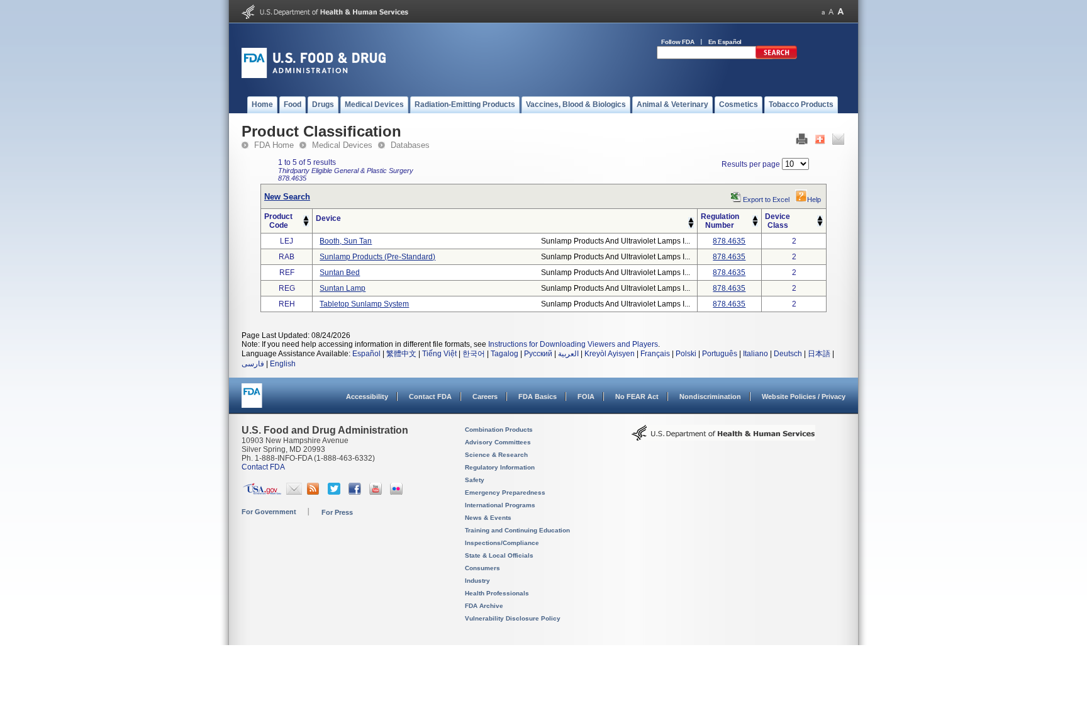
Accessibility (367, 396)
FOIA (585, 396)
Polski (686, 353)
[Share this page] (820, 142)
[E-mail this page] (838, 142)
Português (719, 353)
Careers (485, 396)
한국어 (473, 353)
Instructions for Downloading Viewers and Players (573, 344)
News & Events (488, 517)
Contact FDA (430, 396)
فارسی (253, 363)
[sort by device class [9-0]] (820, 224)
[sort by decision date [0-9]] (820, 218)
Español (366, 353)
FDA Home (274, 145)
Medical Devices (342, 145)
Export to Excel (766, 199)
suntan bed (340, 272)
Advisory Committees (498, 442)
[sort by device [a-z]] (691, 220)
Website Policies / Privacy (803, 396)
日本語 (819, 353)
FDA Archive (484, 605)
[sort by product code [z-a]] (306, 224)
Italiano (755, 353)
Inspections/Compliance (502, 542)
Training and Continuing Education (517, 530)
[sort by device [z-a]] (691, 226)
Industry (477, 580)
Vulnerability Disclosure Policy (512, 618)
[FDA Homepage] (252, 401)
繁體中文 (401, 353)
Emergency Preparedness (505, 492)
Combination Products (499, 429)
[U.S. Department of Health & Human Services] (723, 437)
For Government (269, 511)
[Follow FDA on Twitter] (335, 492)
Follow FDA (677, 41)
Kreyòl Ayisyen (609, 353)
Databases (410, 145)
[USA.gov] (262, 492)
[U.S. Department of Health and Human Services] (325, 16)
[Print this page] (802, 142)
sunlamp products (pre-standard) (377, 256)
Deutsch (788, 353)
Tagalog (504, 353)
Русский (538, 353)
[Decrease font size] (823, 11)
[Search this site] (776, 56)
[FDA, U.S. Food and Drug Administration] (314, 75)
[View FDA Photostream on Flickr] (398, 492)
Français (655, 353)
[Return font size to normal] (830, 11)
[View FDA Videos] (377, 492)
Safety (474, 479)
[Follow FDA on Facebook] (356, 492)
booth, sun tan (346, 241)
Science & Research (496, 454)
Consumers (482, 568)
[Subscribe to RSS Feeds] (315, 492)
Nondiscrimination (710, 396)
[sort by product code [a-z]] (306, 218)
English (283, 363)
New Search (287, 196)
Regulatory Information (500, 467)
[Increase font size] (840, 11)
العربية (568, 353)
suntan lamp (342, 288)
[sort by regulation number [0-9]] (755, 218)
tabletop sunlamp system (364, 304)
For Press (337, 512)
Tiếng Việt (439, 353)
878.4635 (729, 241)
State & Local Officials (499, 555)
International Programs (500, 505)
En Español (725, 41)
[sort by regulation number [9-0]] (755, 224)
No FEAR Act (637, 396)
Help (814, 199)
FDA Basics (537, 396)
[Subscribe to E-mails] (294, 492)
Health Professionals (497, 593)
